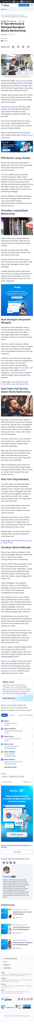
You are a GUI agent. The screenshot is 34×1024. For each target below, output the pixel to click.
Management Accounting (17, 15)
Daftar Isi (4, 9)
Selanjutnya (27, 782)
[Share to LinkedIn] (23, 47)
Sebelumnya (7, 782)
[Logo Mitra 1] (26, 2)
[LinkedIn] (11, 862)
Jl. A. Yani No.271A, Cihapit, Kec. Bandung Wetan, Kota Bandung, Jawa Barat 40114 (16, 986)
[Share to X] (13, 47)
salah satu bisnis (22, 81)
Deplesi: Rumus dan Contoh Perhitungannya (22, 913)
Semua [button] (4, 715)
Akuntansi (7, 15)
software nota (6, 671)
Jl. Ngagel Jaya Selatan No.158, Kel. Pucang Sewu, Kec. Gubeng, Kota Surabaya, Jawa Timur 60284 (17, 980)
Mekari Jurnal (6, 661)
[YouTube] (14, 862)
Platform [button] (13, 715)
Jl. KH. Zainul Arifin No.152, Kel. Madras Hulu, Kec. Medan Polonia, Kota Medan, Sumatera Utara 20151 (15, 992)
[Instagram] (7, 862)
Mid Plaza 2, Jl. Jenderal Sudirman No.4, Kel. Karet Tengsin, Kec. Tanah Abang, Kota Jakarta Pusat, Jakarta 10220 (17, 974)
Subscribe (17, 852)
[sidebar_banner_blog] (17, 813)
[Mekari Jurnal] (5, 5)
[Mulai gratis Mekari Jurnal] (17, 147)
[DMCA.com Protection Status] (27, 1007)
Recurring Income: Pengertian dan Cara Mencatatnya (23, 943)
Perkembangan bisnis (9, 107)
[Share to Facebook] (28, 47)
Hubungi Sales (24, 5)
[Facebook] (4, 862)
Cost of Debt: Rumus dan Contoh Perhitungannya (21, 928)
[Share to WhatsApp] (18, 47)
